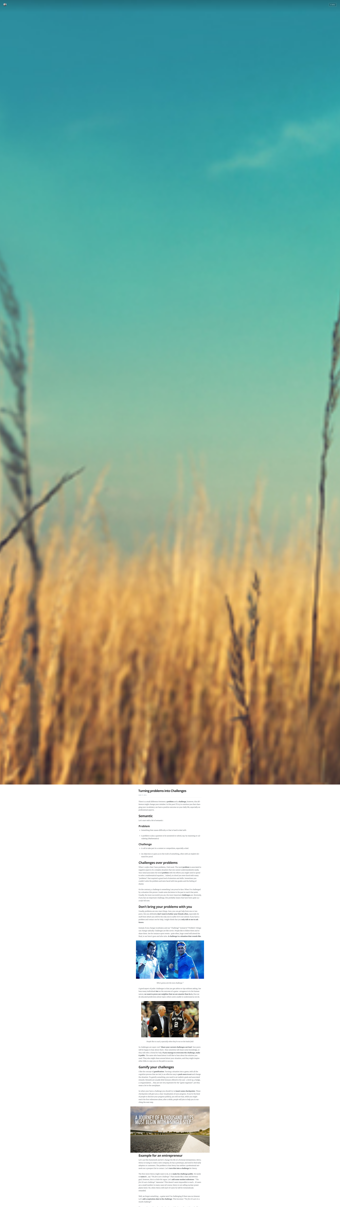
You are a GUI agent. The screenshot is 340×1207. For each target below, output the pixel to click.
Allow (183, 9)
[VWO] (160, 9)
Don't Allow (173, 9)
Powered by (155, 9)
